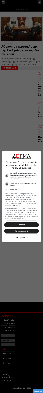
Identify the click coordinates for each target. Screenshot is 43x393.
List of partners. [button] (14, 205)
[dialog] (21, 196)
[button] (21, 189)
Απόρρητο (38, 391)
